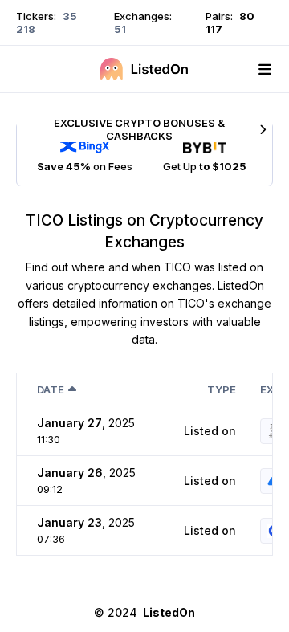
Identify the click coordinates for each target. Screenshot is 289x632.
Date (50, 389)
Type (221, 389)
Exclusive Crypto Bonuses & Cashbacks (139, 129)
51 (120, 28)
